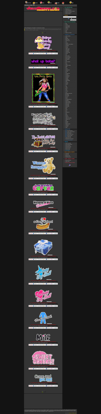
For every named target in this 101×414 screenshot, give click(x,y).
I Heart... (66, 87)
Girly (66, 72)
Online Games (67, 161)
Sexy (66, 31)
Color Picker (67, 153)
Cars (66, 41)
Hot (65, 85)
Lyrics (66, 30)
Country (66, 53)
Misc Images (67, 95)
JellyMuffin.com (27, 5)
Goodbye (66, 78)
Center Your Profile (68, 143)
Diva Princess (67, 59)
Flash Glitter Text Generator (69, 138)
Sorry (66, 113)
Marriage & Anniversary (68, 93)
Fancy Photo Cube (68, 130)
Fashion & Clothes (68, 65)
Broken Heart (67, 39)
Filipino (66, 66)
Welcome (66, 122)
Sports (66, 114)
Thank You (67, 116)
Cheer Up (66, 46)
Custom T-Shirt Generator (70, 131)
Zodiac (66, 127)
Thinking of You (67, 119)
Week (66, 120)
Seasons (66, 115)
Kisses (66, 88)
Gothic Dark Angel (68, 135)
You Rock (66, 126)
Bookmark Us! (67, 8)
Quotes (66, 107)
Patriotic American (68, 102)
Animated (66, 38)
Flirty (34, 5)
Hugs (66, 86)
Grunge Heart (68, 136)
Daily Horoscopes (68, 13)
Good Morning (67, 75)
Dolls (66, 23)
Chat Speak (67, 45)
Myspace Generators (68, 12)
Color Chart (67, 154)
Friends (66, 24)
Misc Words (67, 94)
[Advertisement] (34, 19)
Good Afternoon (67, 73)
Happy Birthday (67, 80)
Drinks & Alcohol (67, 61)
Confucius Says (67, 52)
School (66, 109)
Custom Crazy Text (68, 137)
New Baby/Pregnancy (68, 99)
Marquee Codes (67, 155)
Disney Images (67, 58)
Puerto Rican (67, 106)
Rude (66, 108)
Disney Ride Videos (68, 160)
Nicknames (67, 100)
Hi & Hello (66, 82)
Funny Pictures (67, 25)
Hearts (66, 81)
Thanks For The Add (68, 32)
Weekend (66, 121)
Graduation (67, 79)
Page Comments (67, 101)
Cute (66, 54)
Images (31, 5)
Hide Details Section (68, 146)
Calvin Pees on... (67, 40)
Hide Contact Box (67, 145)
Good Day (66, 74)
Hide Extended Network (68, 144)
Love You (66, 29)
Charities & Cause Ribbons (69, 44)
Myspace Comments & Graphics (70, 11)
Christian (66, 47)
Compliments (67, 51)
